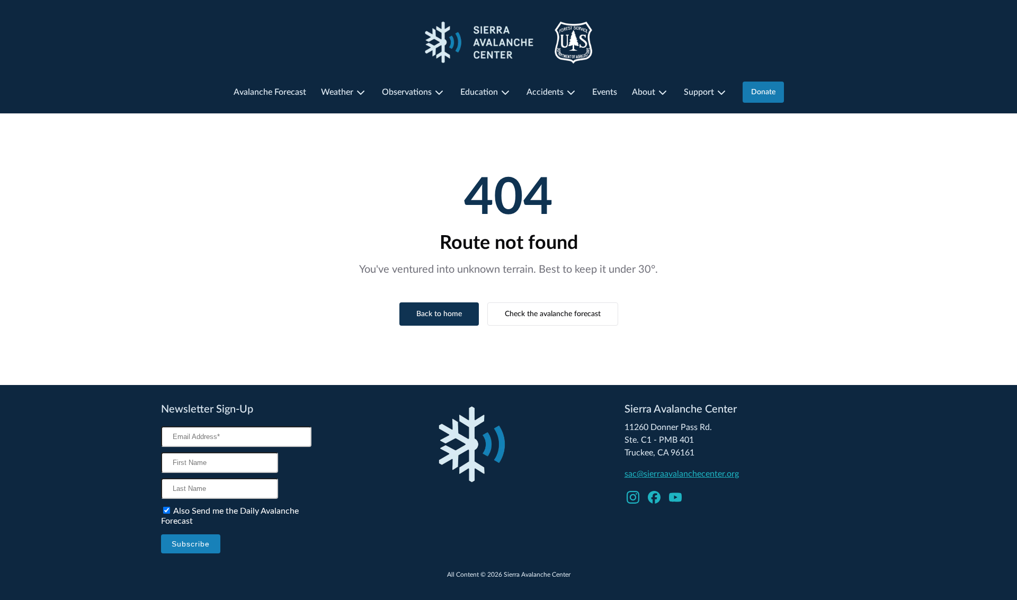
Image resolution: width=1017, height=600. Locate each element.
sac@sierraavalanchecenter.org (682, 474)
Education (479, 92)
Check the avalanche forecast (553, 314)
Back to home (439, 314)
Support (699, 92)
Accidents (545, 92)
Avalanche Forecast (270, 92)
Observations (407, 92)
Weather (337, 92)
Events (604, 92)
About (643, 92)
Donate (763, 92)
